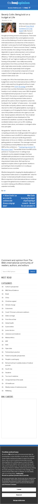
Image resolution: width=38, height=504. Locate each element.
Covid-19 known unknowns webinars (17, 312)
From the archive (10, 319)
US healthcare (9, 383)
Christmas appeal (10, 301)
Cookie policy (19, 473)
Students (8, 372)
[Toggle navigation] (3, 3)
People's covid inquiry (12, 359)
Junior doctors (9, 330)
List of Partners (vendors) (9, 484)
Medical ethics (9, 337)
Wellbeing (8, 391)
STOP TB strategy (20, 87)
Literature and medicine (12, 334)
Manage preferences (19, 500)
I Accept (19, 489)
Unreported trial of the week (14, 380)
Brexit (7, 294)
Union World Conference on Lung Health (26, 28)
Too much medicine (11, 376)
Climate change (10, 305)
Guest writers (9, 327)
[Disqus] (19, 233)
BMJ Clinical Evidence (12, 290)
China (7, 298)
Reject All (19, 495)
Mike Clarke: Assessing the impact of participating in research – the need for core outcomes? (28, 201)
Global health (9, 323)
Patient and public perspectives (15, 356)
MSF (5, 191)
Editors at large (10, 316)
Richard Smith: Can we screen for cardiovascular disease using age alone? (10, 201)
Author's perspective (11, 287)
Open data (8, 348)
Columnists (9, 308)
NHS (6, 345)
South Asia (8, 369)
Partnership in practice (12, 352)
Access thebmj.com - (15, 8)
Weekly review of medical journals (16, 387)
